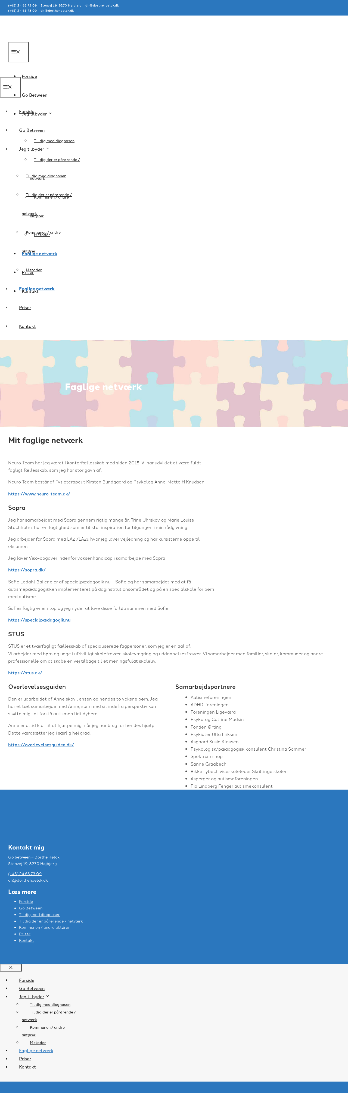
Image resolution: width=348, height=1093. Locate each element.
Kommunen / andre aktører (44, 927)
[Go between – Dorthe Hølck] (28, 73)
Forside (26, 111)
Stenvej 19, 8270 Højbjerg (62, 5)
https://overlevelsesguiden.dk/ (41, 744)
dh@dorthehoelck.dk (102, 5)
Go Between (34, 95)
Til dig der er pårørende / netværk (51, 921)
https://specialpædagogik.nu (39, 620)
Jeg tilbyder (31, 149)
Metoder (34, 269)
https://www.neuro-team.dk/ (39, 494)
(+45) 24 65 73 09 (23, 5)
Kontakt (27, 326)
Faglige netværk (37, 288)
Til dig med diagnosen (54, 140)
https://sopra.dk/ (27, 570)
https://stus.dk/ (25, 672)
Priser (25, 307)
